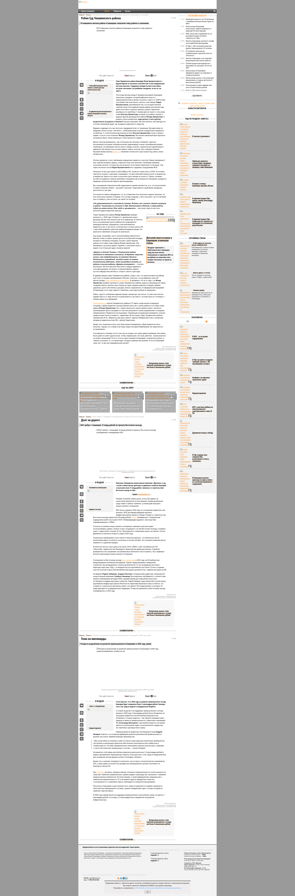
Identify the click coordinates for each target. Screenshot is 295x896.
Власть (107, 11)
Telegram (121, 878)
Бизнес (127, 11)
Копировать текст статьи (81, 118)
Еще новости (197, 96)
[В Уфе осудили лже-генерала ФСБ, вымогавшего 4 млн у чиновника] (185, 458)
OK (147, 892)
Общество (117, 11)
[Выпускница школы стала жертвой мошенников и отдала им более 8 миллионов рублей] (140, 365)
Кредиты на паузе (95, 509)
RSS (118, 878)
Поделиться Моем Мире (81, 92)
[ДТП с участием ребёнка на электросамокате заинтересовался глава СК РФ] (185, 410)
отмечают (100, 772)
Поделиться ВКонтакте (81, 85)
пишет (134, 517)
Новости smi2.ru (197, 115)
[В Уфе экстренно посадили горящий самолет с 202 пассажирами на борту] (185, 361)
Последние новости (197, 15)
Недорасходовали (95, 728)
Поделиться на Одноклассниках (81, 99)
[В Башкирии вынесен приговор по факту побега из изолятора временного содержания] (185, 481)
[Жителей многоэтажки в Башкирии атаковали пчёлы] (160, 226)
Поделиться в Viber (81, 109)
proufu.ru (116, 152)
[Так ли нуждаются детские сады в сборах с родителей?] (185, 279)
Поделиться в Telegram (81, 113)
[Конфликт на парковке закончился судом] (185, 379)
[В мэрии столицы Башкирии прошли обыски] (185, 185)
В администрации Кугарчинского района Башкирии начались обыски (99, 113)
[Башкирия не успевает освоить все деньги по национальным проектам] (185, 393)
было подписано (128, 560)
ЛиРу (126, 878)
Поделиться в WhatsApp (81, 104)
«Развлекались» (99, 303)
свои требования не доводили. (117, 280)
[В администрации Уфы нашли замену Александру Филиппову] (185, 200)
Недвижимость (144, 494)
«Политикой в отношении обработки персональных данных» (158, 888)
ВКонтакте (124, 878)
